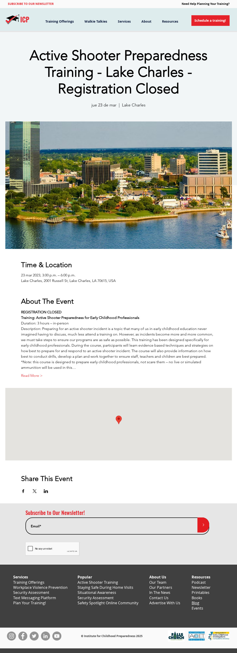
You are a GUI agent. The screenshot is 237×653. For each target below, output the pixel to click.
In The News (159, 592)
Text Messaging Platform (34, 597)
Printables (200, 592)
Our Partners (160, 587)
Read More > (32, 375)
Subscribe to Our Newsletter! (55, 512)
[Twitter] (34, 636)
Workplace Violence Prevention (40, 587)
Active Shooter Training (98, 582)
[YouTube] (56, 636)
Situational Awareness (97, 592)
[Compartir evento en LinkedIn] (46, 491)
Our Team (157, 582)
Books (197, 597)
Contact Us (158, 597)
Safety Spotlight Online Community (108, 602)
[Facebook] (22, 636)
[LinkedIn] (45, 636)
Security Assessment (31, 592)
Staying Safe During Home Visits (105, 587)
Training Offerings (28, 582)
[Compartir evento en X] (34, 491)
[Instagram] (11, 636)
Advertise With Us (164, 602)
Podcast (199, 582)
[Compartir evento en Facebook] (23, 491)
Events (197, 608)
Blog (195, 602)
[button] (31, 4)
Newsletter (201, 587)
